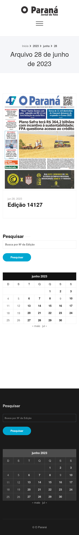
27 (29, 320)
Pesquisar (13, 236)
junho (46, 46)
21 (39, 313)
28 (55, 46)
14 (39, 306)
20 (29, 313)
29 (50, 320)
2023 (36, 46)
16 (60, 306)
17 (70, 306)
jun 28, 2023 (15, 198)
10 (70, 298)
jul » (44, 326)
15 (50, 306)
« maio (36, 326)
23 (60, 313)
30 (60, 320)
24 (70, 313)
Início (25, 46)
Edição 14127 (25, 204)
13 (29, 306)
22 (50, 313)
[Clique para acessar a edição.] (39, 142)
